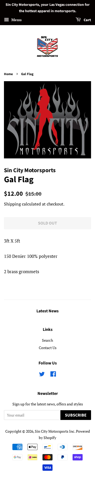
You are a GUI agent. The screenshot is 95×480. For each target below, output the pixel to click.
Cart (87, 20)
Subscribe (76, 415)
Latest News (47, 311)
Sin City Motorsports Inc (54, 431)
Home (8, 74)
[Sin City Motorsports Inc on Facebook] (53, 374)
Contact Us (47, 347)
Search (47, 340)
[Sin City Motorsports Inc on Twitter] (42, 374)
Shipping (12, 204)
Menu (16, 19)
